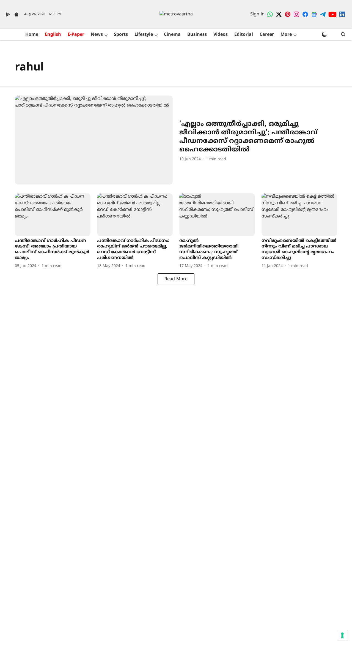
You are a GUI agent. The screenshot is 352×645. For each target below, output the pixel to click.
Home (31, 34)
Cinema (172, 34)
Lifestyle (143, 34)
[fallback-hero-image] (94, 140)
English (53, 34)
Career (267, 34)
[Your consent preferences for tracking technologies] (342, 635)
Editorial (243, 34)
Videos (220, 34)
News (97, 34)
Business (197, 34)
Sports (121, 34)
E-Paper (76, 34)
